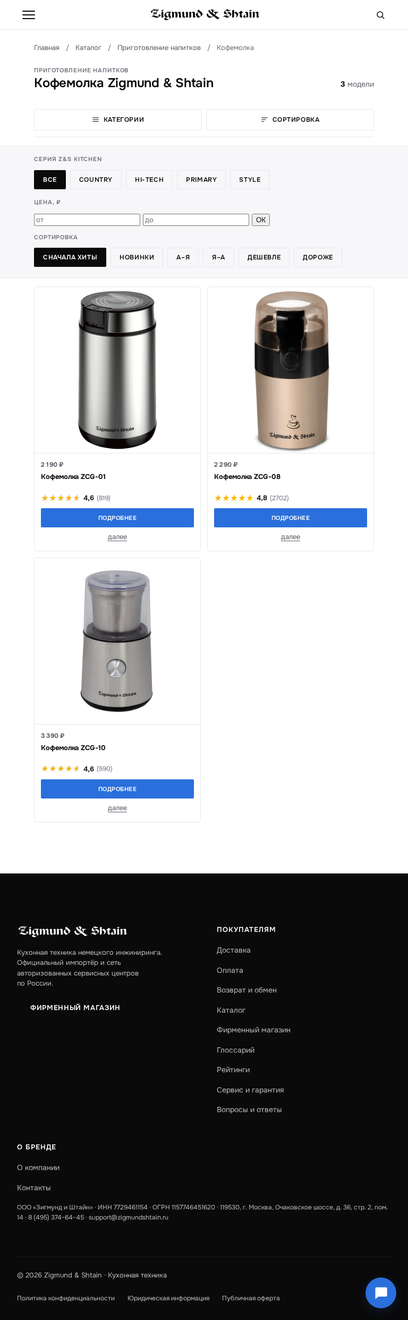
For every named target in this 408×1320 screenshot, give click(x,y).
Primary (201, 179)
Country (96, 179)
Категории (124, 119)
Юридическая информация (168, 1298)
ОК (261, 219)
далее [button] (117, 536)
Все (50, 179)
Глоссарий (235, 1050)
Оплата (230, 970)
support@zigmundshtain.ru (128, 1217)
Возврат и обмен (247, 990)
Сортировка (296, 119)
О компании (38, 1167)
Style (249, 179)
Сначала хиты (70, 257)
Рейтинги (233, 1069)
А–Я (183, 257)
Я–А (218, 257)
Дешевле (264, 257)
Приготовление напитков (159, 47)
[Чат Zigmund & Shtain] (381, 1292)
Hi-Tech (149, 179)
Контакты (34, 1187)
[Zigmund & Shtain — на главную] (205, 14)
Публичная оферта (251, 1298)
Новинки (137, 257)
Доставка (234, 950)
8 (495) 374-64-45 (56, 1217)
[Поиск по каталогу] (380, 15)
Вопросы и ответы (249, 1109)
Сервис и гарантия (250, 1090)
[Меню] (28, 15)
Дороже (318, 257)
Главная (47, 47)
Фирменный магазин (75, 1007)
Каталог (88, 47)
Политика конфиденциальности (66, 1298)
